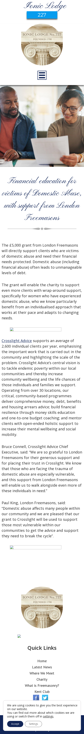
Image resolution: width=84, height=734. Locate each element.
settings (48, 716)
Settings (33, 724)
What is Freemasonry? (42, 685)
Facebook (36, 698)
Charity (41, 679)
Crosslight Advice (17, 340)
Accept (15, 724)
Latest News (42, 667)
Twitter (45, 698)
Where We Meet (42, 673)
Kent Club (42, 691)
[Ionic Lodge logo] (42, 45)
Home (42, 661)
